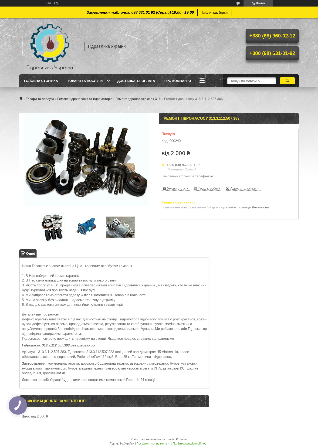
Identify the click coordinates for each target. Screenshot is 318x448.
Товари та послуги (85, 81)
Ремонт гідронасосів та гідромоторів (84, 99)
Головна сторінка (41, 81)
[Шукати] (287, 80)
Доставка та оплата (136, 81)
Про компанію (177, 81)
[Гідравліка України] (49, 46)
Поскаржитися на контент (153, 443)
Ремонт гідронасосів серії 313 (138, 99)
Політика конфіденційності (190, 443)
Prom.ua (181, 439)
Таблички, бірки (214, 12)
